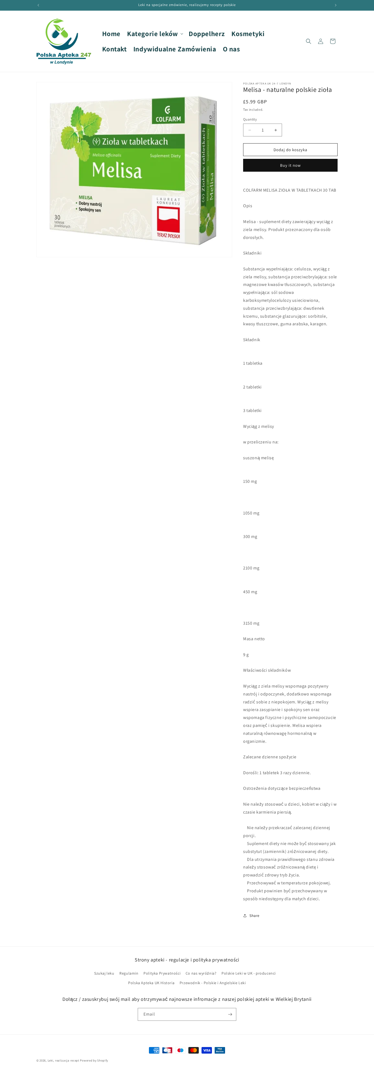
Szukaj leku (104, 973)
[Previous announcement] (38, 5)
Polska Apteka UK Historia (151, 982)
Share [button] (254, 915)
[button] (154, 34)
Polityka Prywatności (161, 973)
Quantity (250, 119)
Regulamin (128, 973)
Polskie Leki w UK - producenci (248, 973)
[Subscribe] (230, 1014)
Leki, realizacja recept (63, 1060)
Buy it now (290, 165)
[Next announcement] (336, 5)
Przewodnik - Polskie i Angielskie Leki (213, 982)
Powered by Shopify (94, 1060)
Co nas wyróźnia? (201, 973)
